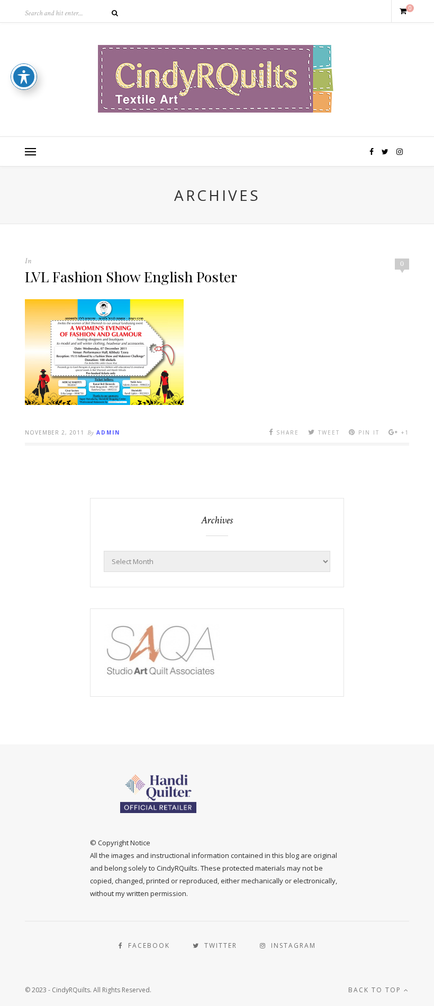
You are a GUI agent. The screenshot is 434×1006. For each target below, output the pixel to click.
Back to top (376, 989)
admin (108, 432)
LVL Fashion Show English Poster (131, 276)
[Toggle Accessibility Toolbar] (24, 76)
